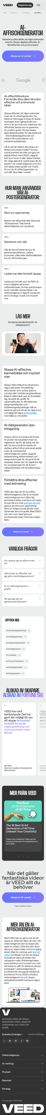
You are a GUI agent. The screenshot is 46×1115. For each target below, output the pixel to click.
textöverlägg (30, 412)
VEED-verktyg (14, 13)
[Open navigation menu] (39, 5)
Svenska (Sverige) (11, 1034)
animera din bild (32, 503)
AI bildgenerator (26, 13)
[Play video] (23, 343)
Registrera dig (25, 5)
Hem (5, 13)
